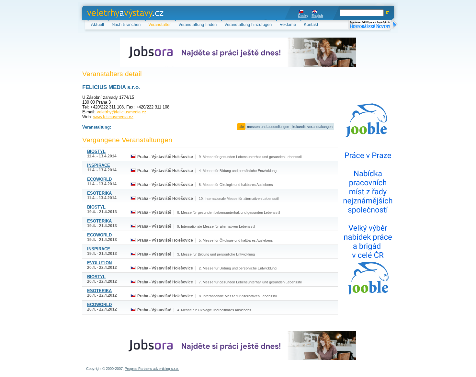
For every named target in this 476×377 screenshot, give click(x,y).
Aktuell (97, 24)
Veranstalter (159, 24)
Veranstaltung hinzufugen (248, 24)
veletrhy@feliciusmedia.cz (121, 111)
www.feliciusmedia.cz (113, 116)
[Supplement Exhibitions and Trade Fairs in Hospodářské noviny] (373, 25)
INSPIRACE (98, 165)
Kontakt (311, 24)
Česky (303, 15)
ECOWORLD (99, 179)
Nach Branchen (126, 24)
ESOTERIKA (99, 193)
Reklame (287, 24)
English (317, 15)
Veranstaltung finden (197, 24)
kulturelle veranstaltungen (312, 127)
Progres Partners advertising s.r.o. (152, 369)
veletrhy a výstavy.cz (107, 13)
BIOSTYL (96, 151)
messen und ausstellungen (268, 127)
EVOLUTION (99, 262)
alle (241, 127)
